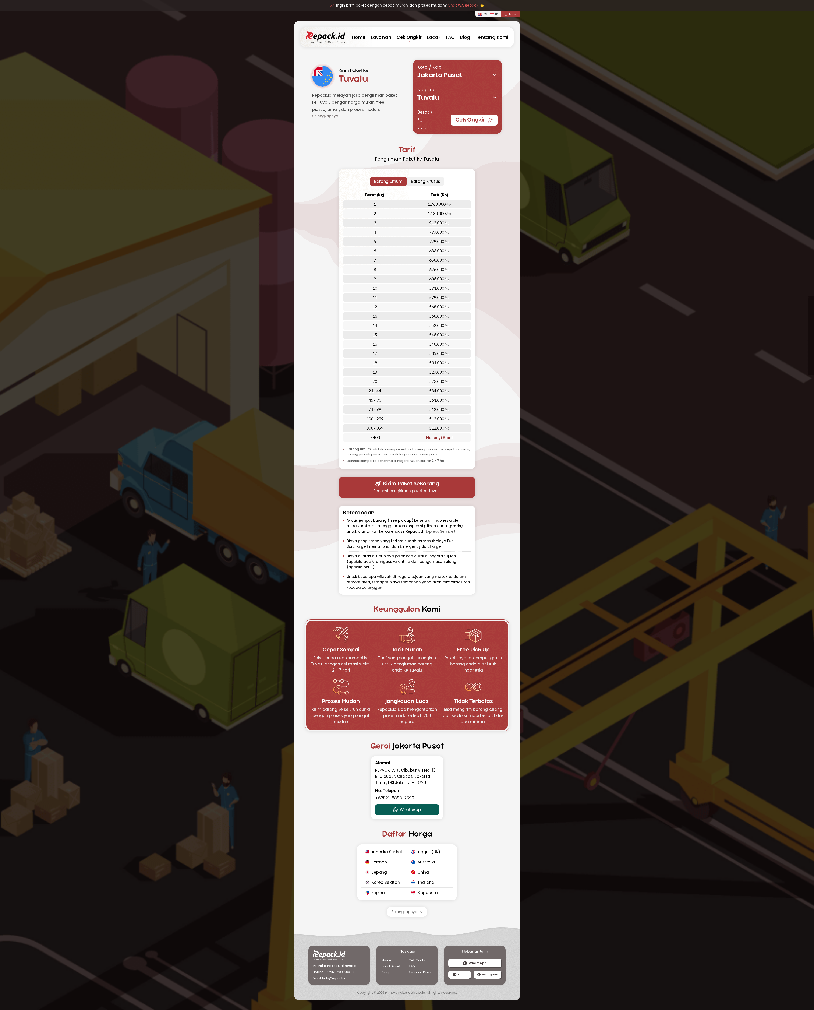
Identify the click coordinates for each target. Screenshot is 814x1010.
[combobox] (457, 75)
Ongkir (409, 37)
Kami (491, 37)
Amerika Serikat (387, 852)
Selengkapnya (404, 911)
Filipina (378, 892)
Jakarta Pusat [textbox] (439, 75)
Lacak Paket (391, 966)
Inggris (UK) (428, 852)
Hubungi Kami (439, 437)
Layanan (381, 37)
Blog (465, 37)
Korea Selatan (386, 882)
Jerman (379, 862)
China (423, 872)
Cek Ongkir (470, 120)
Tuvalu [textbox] (428, 98)
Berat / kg (425, 115)
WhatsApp (410, 810)
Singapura (427, 892)
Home (386, 960)
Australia (426, 862)
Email (462, 974)
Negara (426, 90)
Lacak (433, 37)
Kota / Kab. (429, 67)
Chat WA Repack (463, 5)
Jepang (379, 872)
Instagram (490, 974)
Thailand (425, 882)
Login (513, 14)
